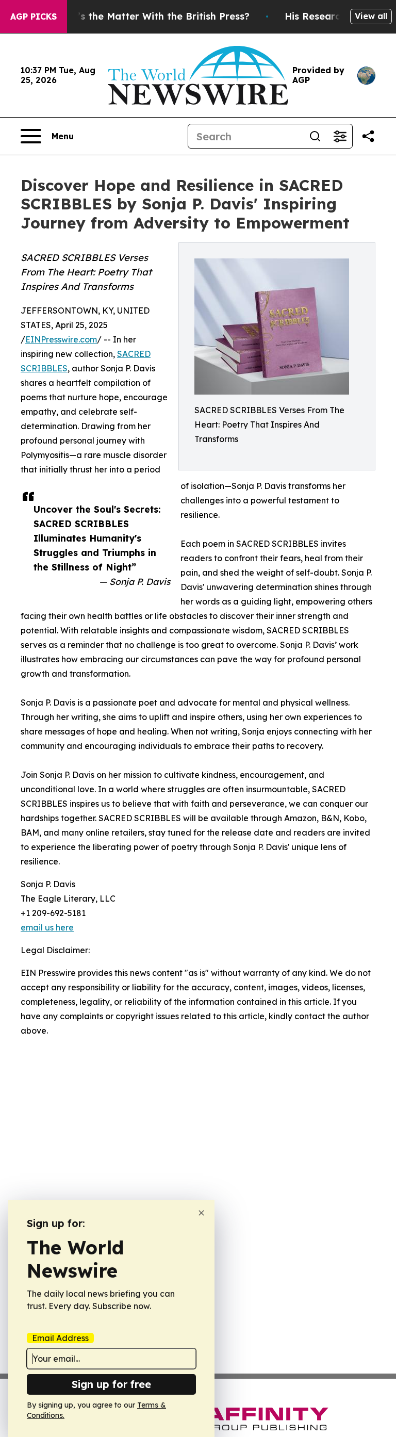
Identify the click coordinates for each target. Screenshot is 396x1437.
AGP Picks (33, 16)
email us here (47, 927)
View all (371, 16)
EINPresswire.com (61, 339)
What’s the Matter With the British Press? (151, 16)
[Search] (315, 136)
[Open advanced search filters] (339, 136)
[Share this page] (368, 136)
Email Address (60, 1338)
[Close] (201, 1213)
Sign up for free (111, 1384)
